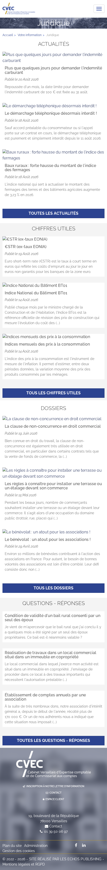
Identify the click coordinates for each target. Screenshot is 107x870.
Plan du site (12, 846)
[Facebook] (76, 845)
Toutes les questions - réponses (53, 740)
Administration (36, 846)
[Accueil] (53, 764)
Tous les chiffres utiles (53, 393)
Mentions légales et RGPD (23, 864)
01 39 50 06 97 (56, 831)
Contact (55, 826)
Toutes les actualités (53, 213)
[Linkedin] (84, 845)
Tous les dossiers (53, 588)
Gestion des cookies (18, 851)
